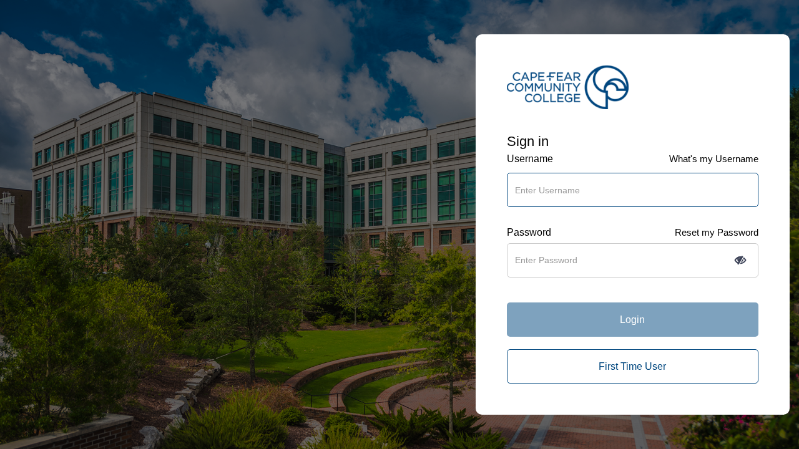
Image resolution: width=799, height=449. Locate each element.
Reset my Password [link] (716, 232)
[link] (632, 366)
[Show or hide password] (740, 260)
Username (530, 158)
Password (529, 232)
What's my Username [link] (713, 158)
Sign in (528, 141)
